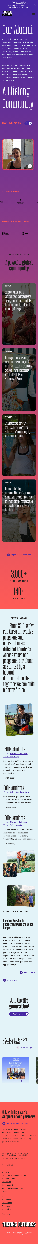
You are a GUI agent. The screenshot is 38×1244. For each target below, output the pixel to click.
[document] (19, 622)
